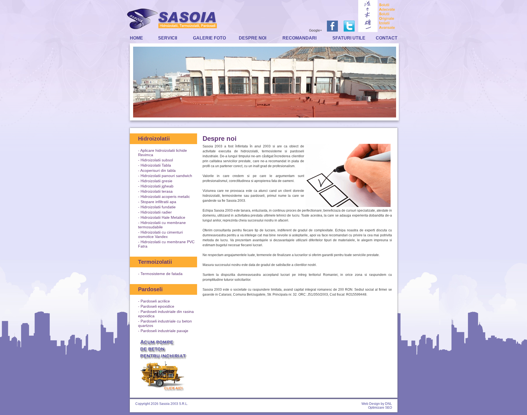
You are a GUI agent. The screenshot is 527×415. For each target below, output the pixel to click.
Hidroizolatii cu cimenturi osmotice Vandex (160, 234)
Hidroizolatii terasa (157, 191)
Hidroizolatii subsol (157, 160)
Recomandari (299, 38)
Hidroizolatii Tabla (156, 165)
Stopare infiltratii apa (158, 202)
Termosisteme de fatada (162, 273)
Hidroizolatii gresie (156, 181)
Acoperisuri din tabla (158, 170)
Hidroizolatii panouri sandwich (166, 175)
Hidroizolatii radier (156, 212)
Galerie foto (209, 38)
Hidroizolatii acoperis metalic (165, 196)
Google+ (315, 30)
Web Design (370, 404)
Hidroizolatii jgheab (157, 186)
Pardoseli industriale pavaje (164, 331)
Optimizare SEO (380, 408)
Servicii (167, 38)
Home (136, 38)
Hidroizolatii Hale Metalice (163, 217)
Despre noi (252, 38)
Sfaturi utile (348, 38)
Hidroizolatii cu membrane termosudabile (162, 224)
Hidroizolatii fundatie (158, 207)
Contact (386, 38)
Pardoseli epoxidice (157, 306)
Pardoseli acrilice (155, 301)
